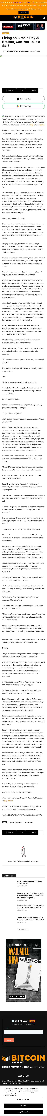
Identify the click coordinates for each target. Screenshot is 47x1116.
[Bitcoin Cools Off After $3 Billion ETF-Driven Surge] (8, 884)
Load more (22, 929)
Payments (19, 822)
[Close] (43, 1089)
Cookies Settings (23, 1099)
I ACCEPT (23, 12)
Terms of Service (17, 2)
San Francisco (29, 822)
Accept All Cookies (23, 1112)
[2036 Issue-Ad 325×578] (23, 970)
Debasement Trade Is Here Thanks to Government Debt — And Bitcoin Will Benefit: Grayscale (30, 895)
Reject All (23, 1106)
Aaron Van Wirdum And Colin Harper (18, 51)
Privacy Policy (31, 2)
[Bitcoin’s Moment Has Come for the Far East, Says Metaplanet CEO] (8, 908)
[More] (40, 90)
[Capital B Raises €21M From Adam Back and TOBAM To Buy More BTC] (8, 921)
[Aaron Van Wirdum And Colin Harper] (3, 51)
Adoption (11, 822)
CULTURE (5, 33)
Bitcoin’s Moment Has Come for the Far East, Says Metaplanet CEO (30, 907)
